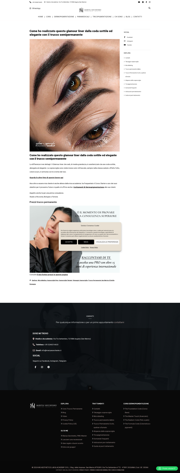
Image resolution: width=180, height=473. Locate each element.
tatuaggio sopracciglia (80, 280)
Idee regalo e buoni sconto (72, 443)
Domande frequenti (131, 88)
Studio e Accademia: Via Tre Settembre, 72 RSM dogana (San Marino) (66, 2)
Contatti (127, 58)
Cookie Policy (85, 247)
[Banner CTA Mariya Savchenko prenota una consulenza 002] (75, 271)
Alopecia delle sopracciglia (133, 80)
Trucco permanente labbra (133, 69)
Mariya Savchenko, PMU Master (74, 436)
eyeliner (34, 280)
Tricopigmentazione (131, 84)
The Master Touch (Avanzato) (136, 416)
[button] (167, 468)
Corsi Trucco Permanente (72, 409)
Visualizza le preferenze (107, 242)
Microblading (42, 280)
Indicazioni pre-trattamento (133, 91)
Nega (86, 242)
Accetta (68, 242)
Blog (64, 412)
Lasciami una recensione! (72, 439)
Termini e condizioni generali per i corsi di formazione (107, 470)
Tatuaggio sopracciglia (132, 61)
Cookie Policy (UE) (69, 424)
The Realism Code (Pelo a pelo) (137, 420)
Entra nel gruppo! (69, 447)
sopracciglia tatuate (65, 280)
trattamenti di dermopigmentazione (89, 187)
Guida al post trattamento (132, 95)
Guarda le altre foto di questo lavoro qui (46, 178)
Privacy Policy (94, 247)
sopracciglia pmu (52, 280)
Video (64, 416)
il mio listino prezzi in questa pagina (52, 275)
